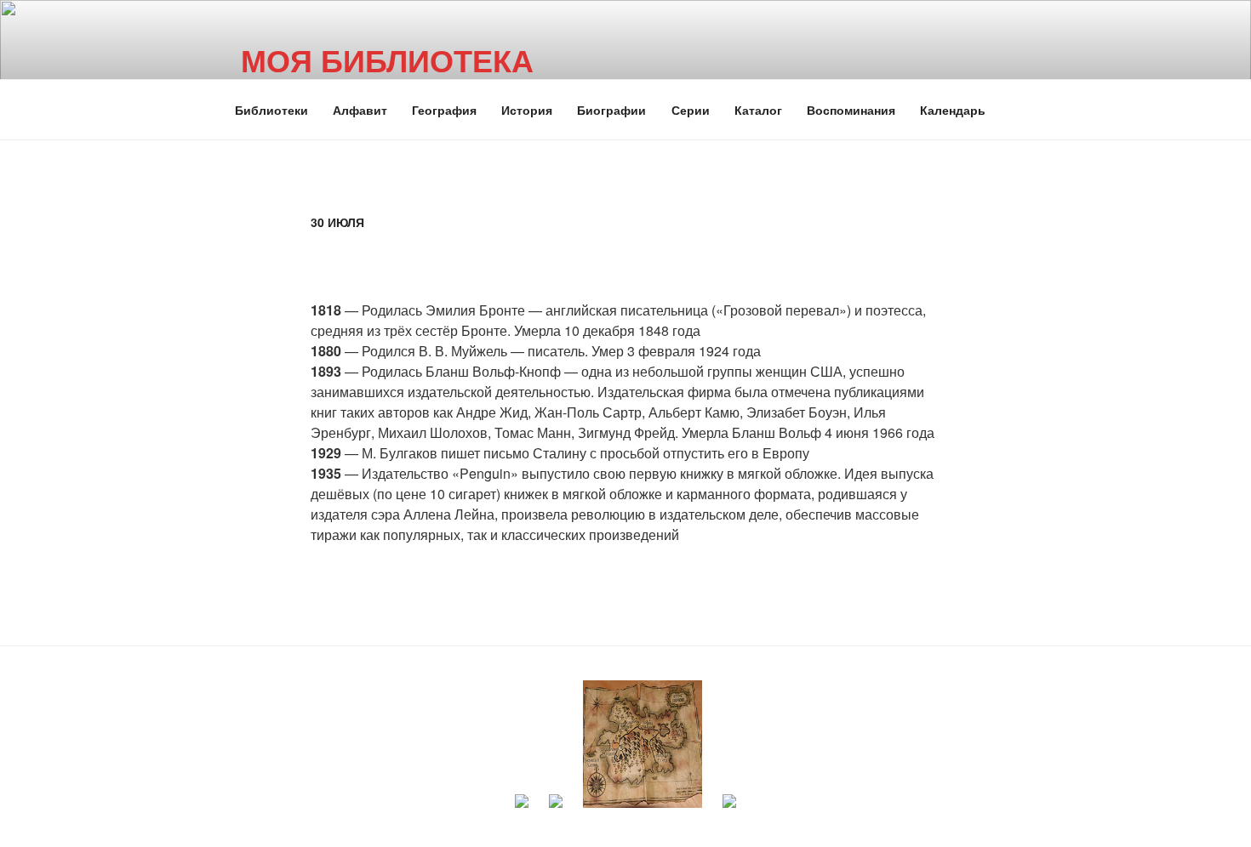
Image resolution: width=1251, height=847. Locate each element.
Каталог (758, 109)
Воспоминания (851, 109)
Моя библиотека (387, 59)
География (444, 109)
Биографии (611, 109)
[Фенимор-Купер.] (729, 811)
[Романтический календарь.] (521, 811)
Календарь (952, 109)
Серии (690, 109)
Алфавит (360, 109)
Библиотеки (271, 109)
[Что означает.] (555, 811)
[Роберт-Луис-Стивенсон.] (642, 811)
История (526, 109)
